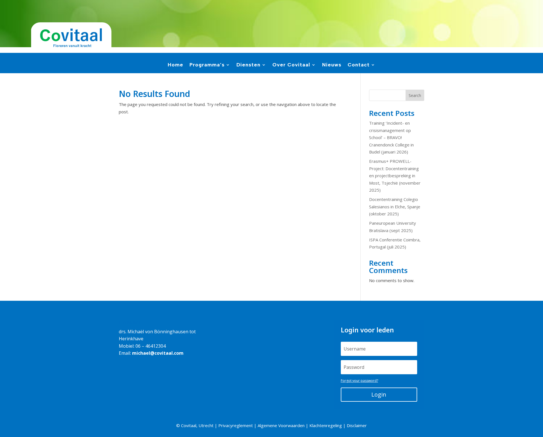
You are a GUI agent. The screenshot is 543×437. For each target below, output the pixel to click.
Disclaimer (357, 425)
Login (378, 394)
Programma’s (207, 65)
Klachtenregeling (325, 425)
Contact (359, 65)
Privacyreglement (235, 425)
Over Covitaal (291, 65)
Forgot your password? (359, 380)
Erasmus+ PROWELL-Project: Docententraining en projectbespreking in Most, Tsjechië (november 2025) (395, 175)
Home (175, 65)
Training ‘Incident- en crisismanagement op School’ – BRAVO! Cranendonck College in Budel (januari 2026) (391, 137)
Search (415, 95)
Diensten (248, 65)
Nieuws (331, 65)
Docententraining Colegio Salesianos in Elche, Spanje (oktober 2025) (394, 206)
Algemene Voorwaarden (281, 425)
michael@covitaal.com (158, 353)
